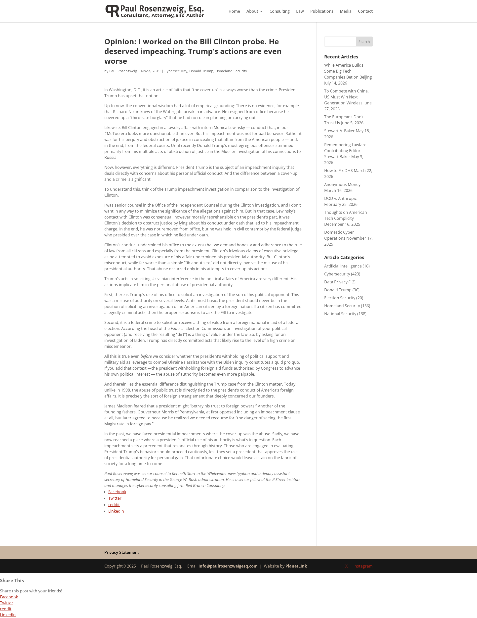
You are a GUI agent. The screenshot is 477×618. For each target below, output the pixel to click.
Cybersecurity (175, 71)
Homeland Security (231, 71)
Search (364, 41)
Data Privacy (336, 282)
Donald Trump (201, 71)
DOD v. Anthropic (340, 198)
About (252, 11)
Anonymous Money (342, 184)
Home (234, 11)
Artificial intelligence (343, 266)
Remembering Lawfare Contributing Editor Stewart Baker (345, 150)
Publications (321, 11)
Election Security (339, 298)
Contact (365, 11)
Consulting (280, 11)
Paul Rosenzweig (123, 71)
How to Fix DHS (338, 170)
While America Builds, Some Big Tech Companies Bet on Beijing (348, 71)
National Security (340, 313)
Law (300, 11)
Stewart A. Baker (339, 130)
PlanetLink (296, 566)
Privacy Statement (121, 552)
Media (346, 11)
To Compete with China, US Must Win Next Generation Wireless (346, 97)
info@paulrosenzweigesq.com (228, 566)
